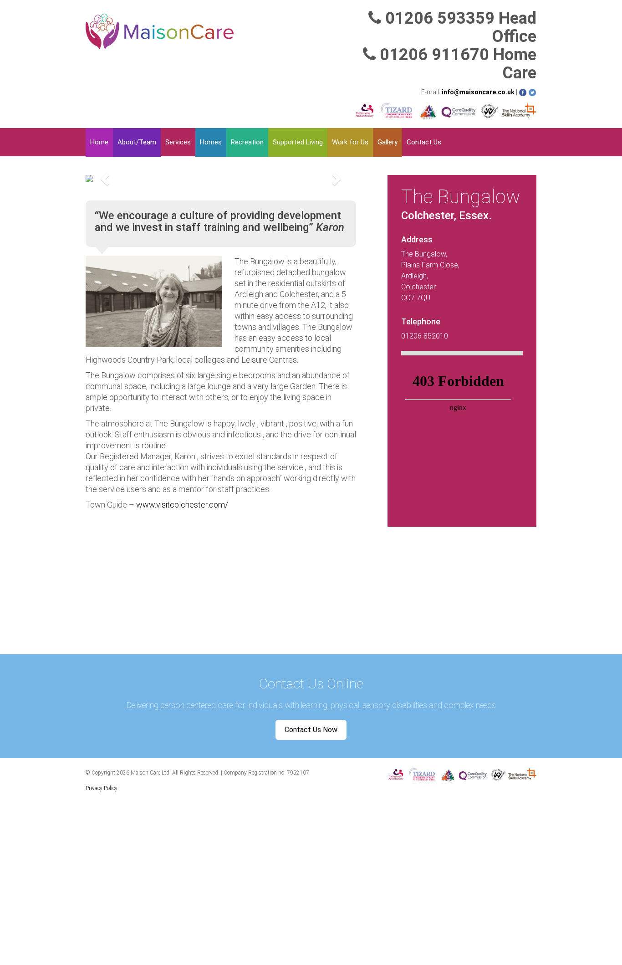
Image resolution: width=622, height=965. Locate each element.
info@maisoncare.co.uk (478, 92)
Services (178, 142)
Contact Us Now (311, 729)
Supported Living (298, 142)
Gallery (387, 142)
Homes (211, 142)
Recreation (247, 142)
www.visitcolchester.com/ (182, 504)
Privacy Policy (101, 788)
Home (99, 142)
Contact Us (424, 142)
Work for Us (350, 142)
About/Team (136, 142)
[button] (106, 178)
